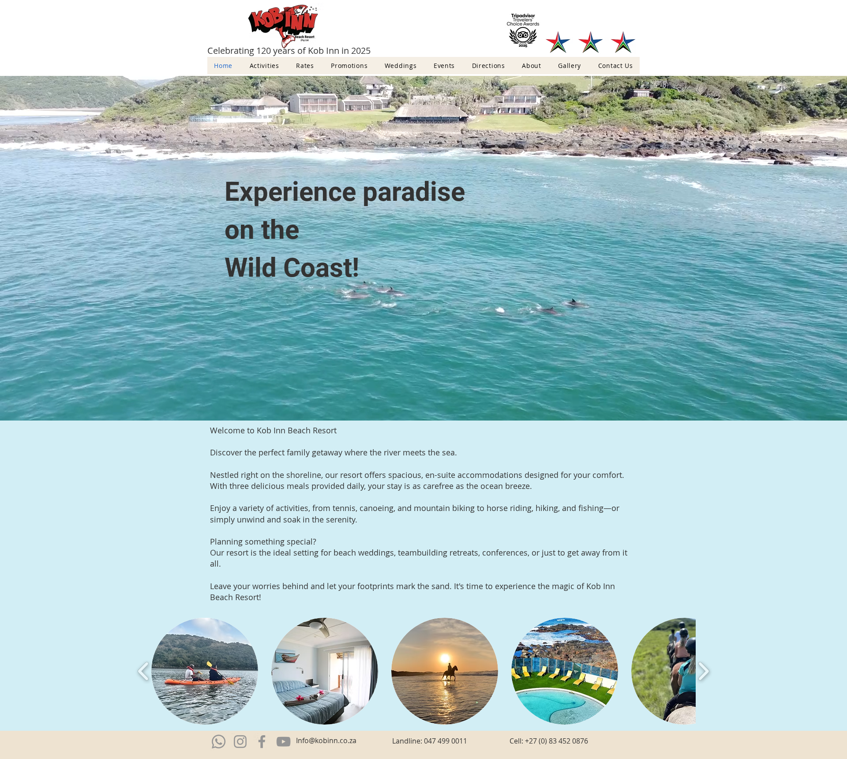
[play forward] (703, 671)
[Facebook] (261, 741)
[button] (204, 671)
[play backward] (144, 671)
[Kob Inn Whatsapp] (218, 741)
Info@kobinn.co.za (326, 740)
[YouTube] (283, 741)
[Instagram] (240, 741)
